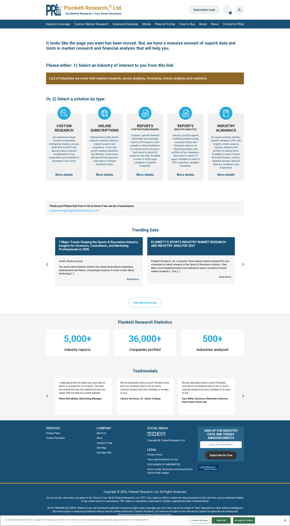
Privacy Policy (154, 454)
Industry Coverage (58, 24)
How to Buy (187, 24)
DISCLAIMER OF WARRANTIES (163, 464)
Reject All (221, 520)
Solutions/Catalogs (125, 24)
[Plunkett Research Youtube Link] (163, 434)
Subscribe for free (221, 455)
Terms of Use (100, 497)
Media (146, 24)
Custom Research (55, 438)
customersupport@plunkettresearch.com (74, 210)
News (215, 24)
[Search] (239, 9)
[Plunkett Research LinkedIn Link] (149, 434)
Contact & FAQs (233, 24)
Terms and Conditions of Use (162, 459)
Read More (133, 279)
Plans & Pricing (165, 24)
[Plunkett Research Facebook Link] (159, 434)
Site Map (101, 447)
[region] (145, 520)
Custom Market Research (91, 24)
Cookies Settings (199, 520)
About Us (101, 433)
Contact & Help (104, 443)
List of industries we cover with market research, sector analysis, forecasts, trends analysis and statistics (128, 78)
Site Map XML (104, 452)
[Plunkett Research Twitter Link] (154, 434)
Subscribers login (204, 9)
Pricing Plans (53, 433)
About (203, 24)
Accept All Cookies (244, 520)
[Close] (285, 520)
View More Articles (145, 302)
